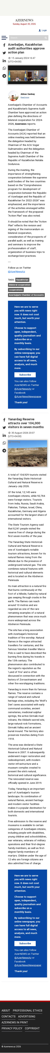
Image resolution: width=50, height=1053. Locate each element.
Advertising (26, 1016)
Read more (25, 97)
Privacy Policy (12, 1028)
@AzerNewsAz (16, 271)
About (6, 1010)
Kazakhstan (22, 280)
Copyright (32, 1028)
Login (44, 30)
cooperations (16, 290)
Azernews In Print (15, 1022)
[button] (4, 45)
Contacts (8, 1016)
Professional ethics (27, 1010)
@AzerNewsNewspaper (27, 396)
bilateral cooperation (19, 285)
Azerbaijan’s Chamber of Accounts (26, 295)
